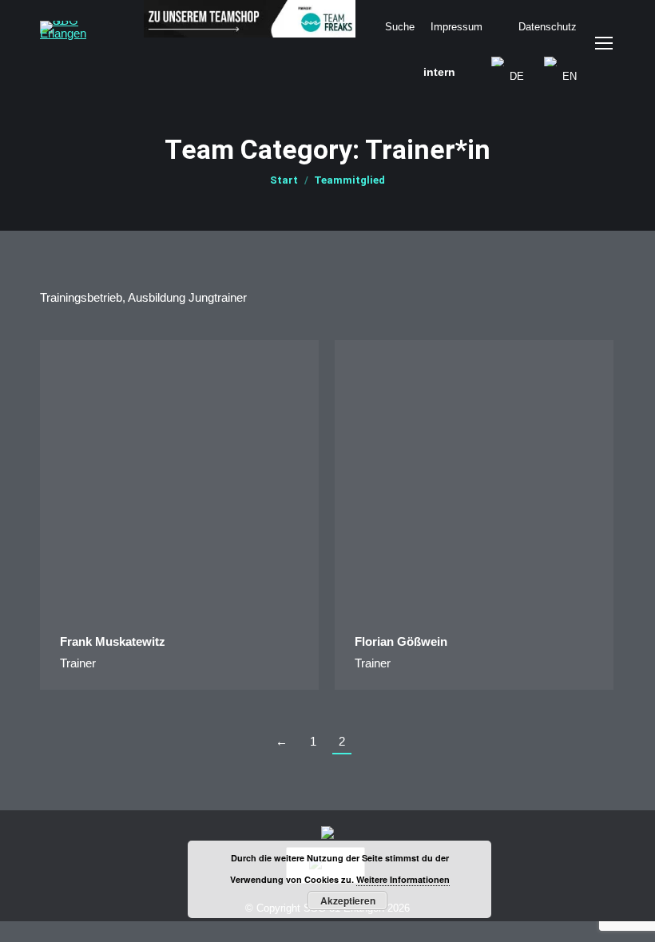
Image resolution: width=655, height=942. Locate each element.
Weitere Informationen (403, 879)
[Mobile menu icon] (604, 43)
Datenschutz (547, 27)
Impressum (456, 27)
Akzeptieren (347, 900)
